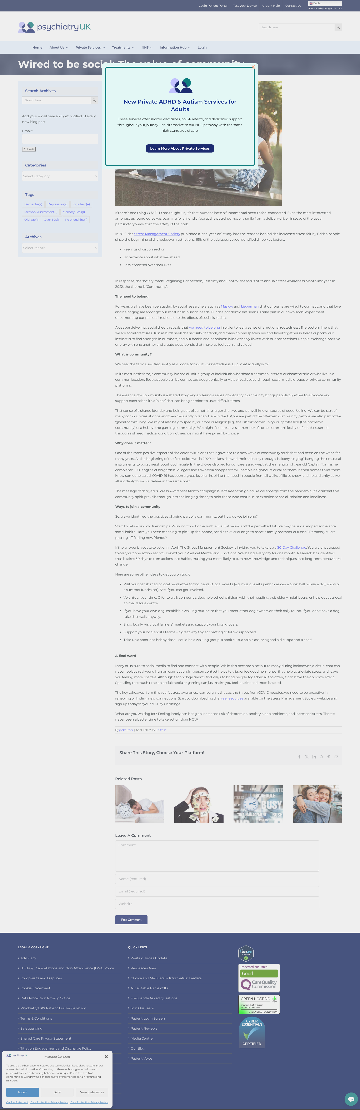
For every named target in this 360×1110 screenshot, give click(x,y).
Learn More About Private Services (180, 148)
